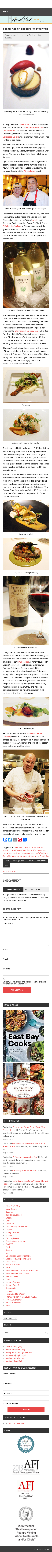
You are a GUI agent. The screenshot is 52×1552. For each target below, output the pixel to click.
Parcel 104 (31, 850)
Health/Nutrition (13, 1265)
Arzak (35, 220)
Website (6, 969)
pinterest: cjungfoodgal (16, 1355)
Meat (8, 1267)
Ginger (8, 1253)
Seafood (9, 1291)
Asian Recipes (11, 1209)
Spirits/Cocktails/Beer (15, 1294)
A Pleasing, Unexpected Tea (25, 1157)
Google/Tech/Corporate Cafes (18, 1259)
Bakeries (9, 1212)
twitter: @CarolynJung (15, 1349)
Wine (6, 865)
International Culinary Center (27, 331)
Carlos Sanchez (37, 847)
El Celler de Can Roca (12, 226)
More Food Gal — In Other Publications (23, 1270)
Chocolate (10, 1224)
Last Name (7, 1394)
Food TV (9, 1244)
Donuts (9, 1235)
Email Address (10, 1374)
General (30, 861)
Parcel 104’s (24, 124)
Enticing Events (18, 861)
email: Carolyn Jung (14, 1346)
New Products (12, 1276)
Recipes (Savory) (13, 1282)
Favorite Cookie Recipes (16, 1241)
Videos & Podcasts (13, 1303)
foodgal (32, 35)
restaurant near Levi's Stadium (34, 853)
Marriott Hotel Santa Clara (14, 850)
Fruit (8, 1247)
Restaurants (41, 861)
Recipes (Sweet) (12, 1285)
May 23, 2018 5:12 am (32, 889)
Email (6, 959)
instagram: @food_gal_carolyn (19, 1352)
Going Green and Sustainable (18, 1256)
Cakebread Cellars (11, 137)
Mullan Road (23, 662)
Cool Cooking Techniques (17, 1226)
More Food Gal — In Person (17, 1273)
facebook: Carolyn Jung (16, 1358)
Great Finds (10, 1262)
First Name (7, 1384)
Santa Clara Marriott (35, 127)
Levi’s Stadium (9, 131)
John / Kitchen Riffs (13, 889)
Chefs (7, 861)
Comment (8, 923)
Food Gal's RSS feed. (16, 1423)
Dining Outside (12, 1232)
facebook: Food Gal (14, 1361)
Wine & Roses (29, 171)
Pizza (8, 1279)
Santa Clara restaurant (12, 856)
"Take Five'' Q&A (13, 1206)
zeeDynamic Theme (41, 1549)
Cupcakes (10, 1229)
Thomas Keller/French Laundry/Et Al (21, 1297)
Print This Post (9, 871)
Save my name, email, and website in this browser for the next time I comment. (24, 983)
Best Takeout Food (14, 1215)
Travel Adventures (14, 1300)
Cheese (9, 1218)
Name (6, 950)
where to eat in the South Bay (36, 856)
